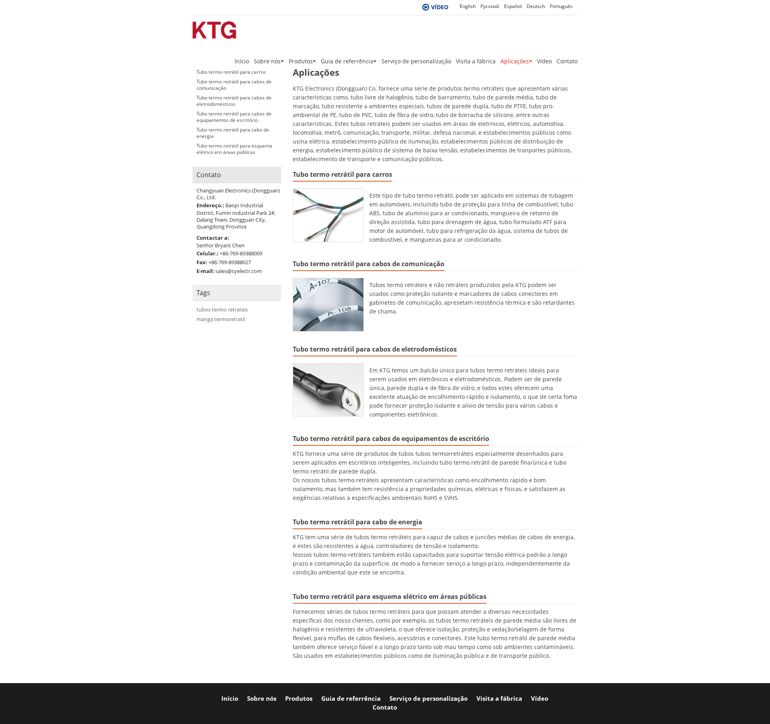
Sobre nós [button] (267, 61)
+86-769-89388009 (241, 253)
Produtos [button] (301, 61)
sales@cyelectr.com (238, 271)
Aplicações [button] (514, 61)
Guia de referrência (351, 699)
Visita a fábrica (476, 61)
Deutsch (536, 6)
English (468, 6)
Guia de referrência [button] (347, 61)
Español (513, 6)
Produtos (298, 699)
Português (561, 6)
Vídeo (544, 61)
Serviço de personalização (416, 61)
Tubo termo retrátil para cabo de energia (357, 522)
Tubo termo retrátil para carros (342, 174)
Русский (489, 6)
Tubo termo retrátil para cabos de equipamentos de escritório (391, 438)
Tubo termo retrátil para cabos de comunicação (368, 263)
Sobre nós (261, 699)
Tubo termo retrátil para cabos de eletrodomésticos (375, 349)
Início (242, 61)
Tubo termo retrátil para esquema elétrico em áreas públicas (389, 596)
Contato (567, 61)
